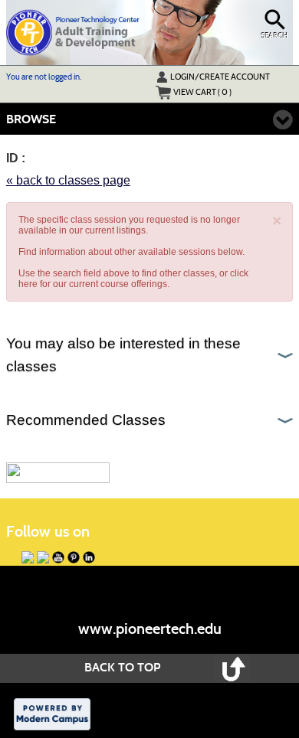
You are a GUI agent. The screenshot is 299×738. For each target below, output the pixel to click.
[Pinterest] (73, 557)
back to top (122, 667)
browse (31, 119)
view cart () (202, 92)
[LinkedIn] (89, 557)
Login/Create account (220, 76)
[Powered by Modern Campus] (52, 713)
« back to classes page (68, 180)
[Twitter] (43, 557)
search (274, 36)
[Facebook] (27, 557)
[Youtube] (58, 557)
